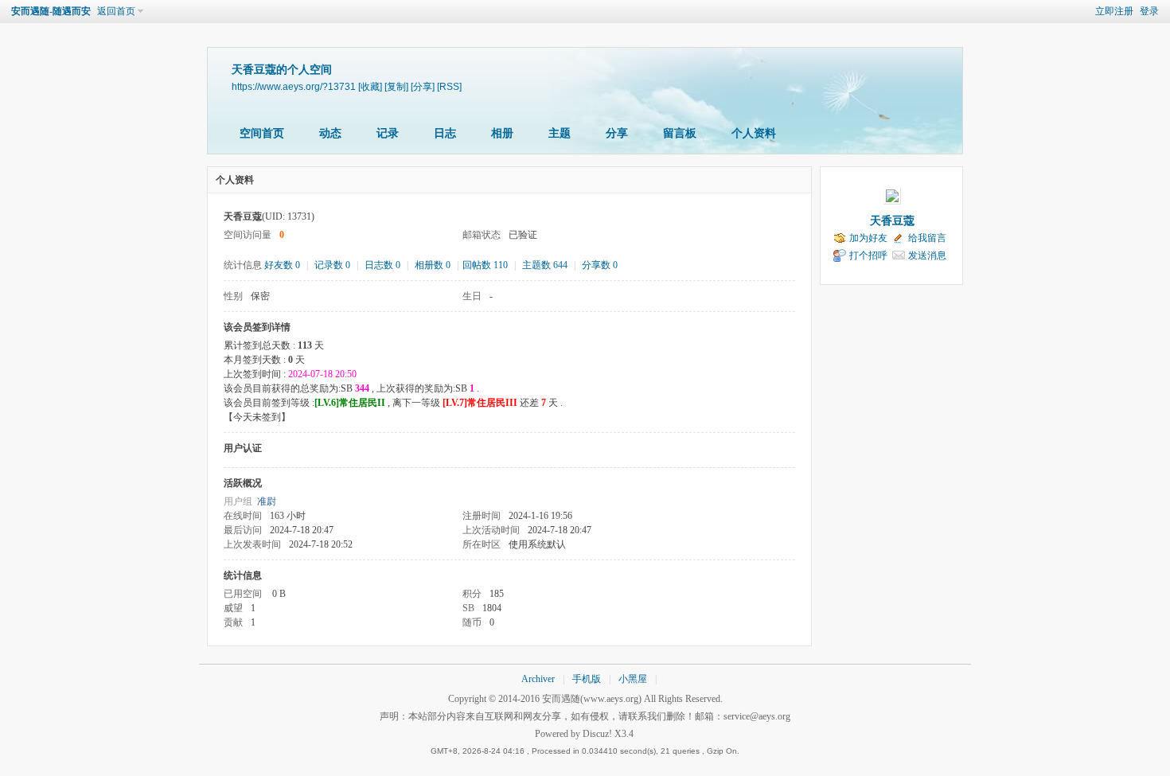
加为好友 (868, 238)
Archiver (538, 678)
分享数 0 (600, 265)
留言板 (679, 133)
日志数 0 (382, 265)
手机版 (586, 678)
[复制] (396, 86)
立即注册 (1114, 11)
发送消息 (927, 255)
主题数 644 (544, 265)
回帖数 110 (485, 265)
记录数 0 (332, 265)
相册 (502, 133)
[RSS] (449, 86)
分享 (617, 133)
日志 (445, 133)
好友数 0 (282, 265)
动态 (330, 133)
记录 (387, 133)
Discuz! (597, 733)
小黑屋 (632, 678)
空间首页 (262, 133)
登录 (1149, 11)
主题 (559, 133)
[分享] (423, 86)
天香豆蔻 (892, 221)
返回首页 (116, 11)
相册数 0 (432, 265)
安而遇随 (561, 698)
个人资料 (753, 133)
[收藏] (370, 86)
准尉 (266, 501)
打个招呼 (868, 255)
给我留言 (927, 238)
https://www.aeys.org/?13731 (294, 86)
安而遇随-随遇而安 (51, 11)
